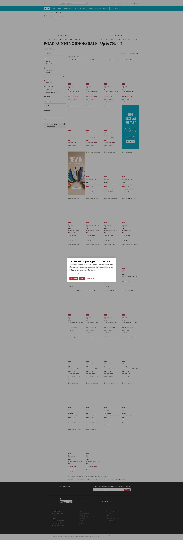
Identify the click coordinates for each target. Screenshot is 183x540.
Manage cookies (90, 278)
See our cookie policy (74, 274)
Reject (81, 278)
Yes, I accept (74, 278)
